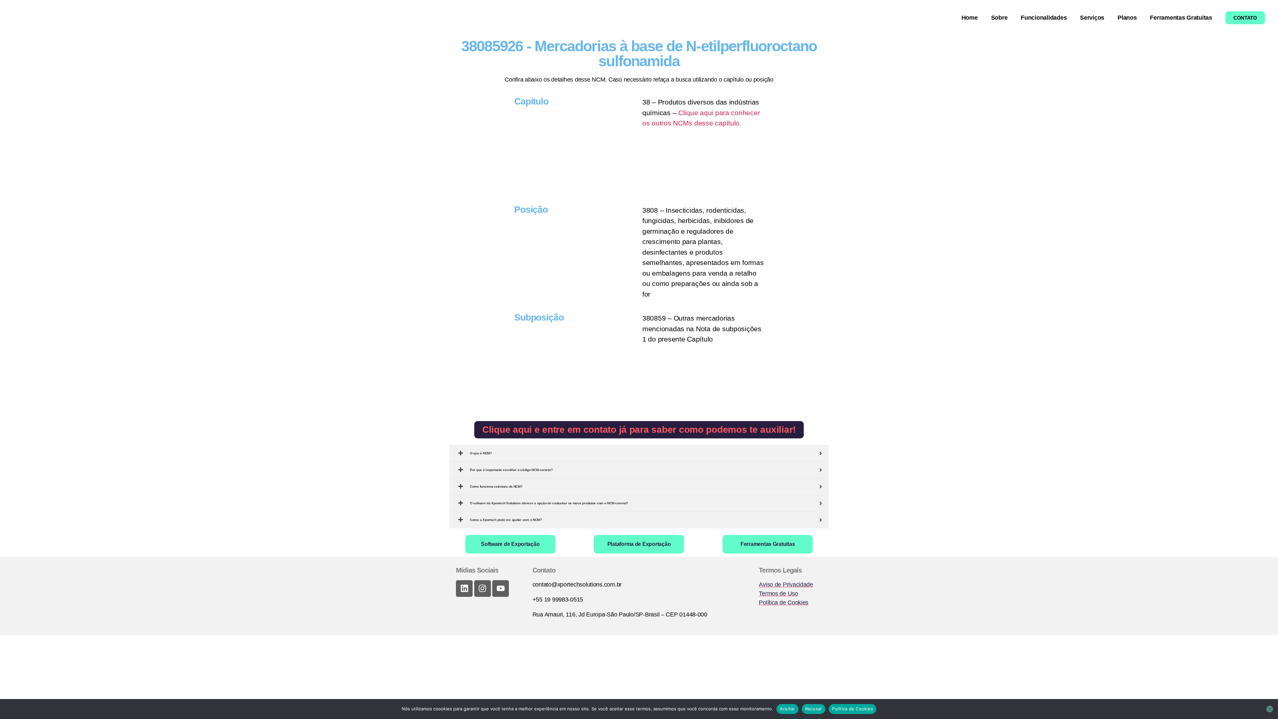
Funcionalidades (1044, 17)
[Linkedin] (464, 588)
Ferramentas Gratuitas (1181, 17)
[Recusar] (1269, 709)
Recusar (813, 708)
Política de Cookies (852, 708)
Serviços (1092, 17)
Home (969, 17)
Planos (1127, 17)
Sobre (999, 17)
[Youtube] (500, 588)
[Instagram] (482, 588)
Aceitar (787, 708)
